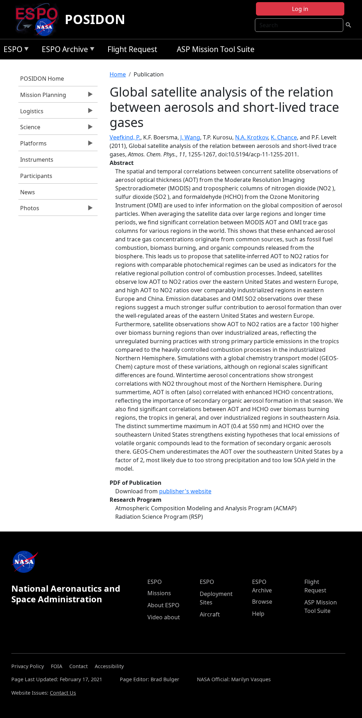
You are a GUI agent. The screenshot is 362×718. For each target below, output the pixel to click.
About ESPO (163, 605)
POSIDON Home (42, 78)
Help (258, 614)
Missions (159, 593)
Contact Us (63, 692)
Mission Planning (42, 96)
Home (118, 74)
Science (29, 128)
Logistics (30, 113)
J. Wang (190, 137)
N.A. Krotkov (251, 137)
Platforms (32, 145)
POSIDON (95, 19)
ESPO (11, 50)
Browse (262, 601)
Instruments (36, 159)
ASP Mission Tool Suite (216, 49)
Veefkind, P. (125, 137)
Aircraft (210, 614)
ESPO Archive (63, 50)
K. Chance (284, 137)
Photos (28, 210)
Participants (36, 176)
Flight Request (132, 49)
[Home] (39, 19)
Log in (300, 9)
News (27, 192)
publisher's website (185, 491)
